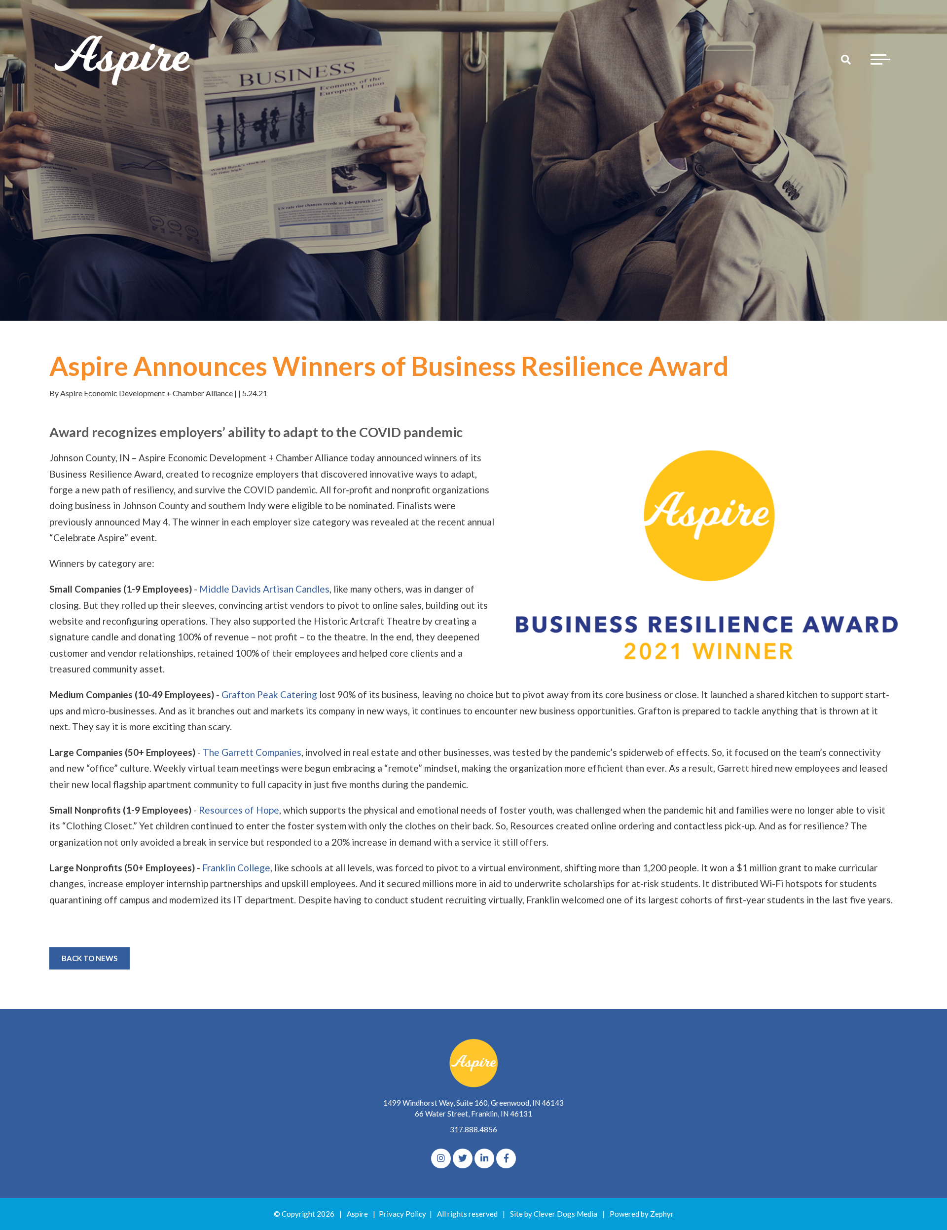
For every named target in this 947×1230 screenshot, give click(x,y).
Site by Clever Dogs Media (553, 1213)
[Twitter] (463, 1158)
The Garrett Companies (252, 752)
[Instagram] (441, 1158)
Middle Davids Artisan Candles (264, 589)
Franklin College (236, 867)
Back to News (89, 958)
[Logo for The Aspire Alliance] (123, 59)
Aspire (357, 1213)
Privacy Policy (402, 1213)
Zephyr (662, 1213)
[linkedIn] (484, 1158)
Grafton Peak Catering (269, 694)
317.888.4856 (473, 1129)
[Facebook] (506, 1158)
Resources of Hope (239, 810)
